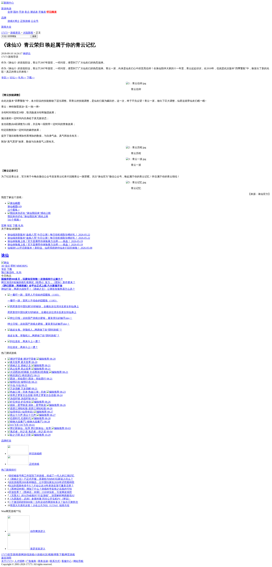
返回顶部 (6, 557)
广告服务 (31, 561)
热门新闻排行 (8, 469)
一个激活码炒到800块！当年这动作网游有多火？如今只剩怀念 (43, 502)
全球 (10, 12)
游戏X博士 (14, 21)
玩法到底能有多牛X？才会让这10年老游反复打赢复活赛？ (41, 485)
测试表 (34, 12)
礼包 (20, 225)
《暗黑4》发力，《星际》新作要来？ (54, 282)
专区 (9, 225)
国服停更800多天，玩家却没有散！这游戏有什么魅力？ (32, 279)
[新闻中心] (7, 2)
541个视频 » (14, 219)
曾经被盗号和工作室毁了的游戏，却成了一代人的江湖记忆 (41, 475)
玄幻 (7, 265)
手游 (21, 12)
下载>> (31, 77)
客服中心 (67, 561)
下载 (15, 225)
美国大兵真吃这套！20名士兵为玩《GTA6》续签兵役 (39, 505)
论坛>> (14, 77)
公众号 (34, 21)
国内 (15, 12)
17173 (4, 32)
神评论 (27, 53)
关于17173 (7, 561)
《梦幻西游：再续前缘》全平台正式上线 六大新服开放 (31, 285)
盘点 (27, 12)
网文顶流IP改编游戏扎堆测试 (17, 282)
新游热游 (6, 8)
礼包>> (22, 77)
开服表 (42, 12)
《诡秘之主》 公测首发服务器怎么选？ (53, 289)
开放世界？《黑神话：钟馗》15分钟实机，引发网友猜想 (40, 492)
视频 (50, 554)
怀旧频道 (52, 12)
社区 (45, 554)
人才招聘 (19, 561)
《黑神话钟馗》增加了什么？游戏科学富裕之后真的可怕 (40, 489)
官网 (3, 225)
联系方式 (55, 561)
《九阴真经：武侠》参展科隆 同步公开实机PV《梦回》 (40, 498)
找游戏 (30, 554)
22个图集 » (14, 209)
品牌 (3, 17)
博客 (56, 554)
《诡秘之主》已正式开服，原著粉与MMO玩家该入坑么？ (41, 479)
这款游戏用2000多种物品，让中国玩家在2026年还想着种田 (41, 482)
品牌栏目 (6, 440)
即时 (13, 265)
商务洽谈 (43, 561)
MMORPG (22, 265)
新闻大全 (6, 27)
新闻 (15, 554)
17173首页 (7, 554)
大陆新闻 (28, 32)
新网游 (22, 554)
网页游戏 (70, 554)
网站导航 (78, 561)
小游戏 (38, 554)
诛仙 (5, 255)
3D (2, 265)
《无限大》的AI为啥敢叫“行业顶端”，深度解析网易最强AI (41, 495)
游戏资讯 (15, 32)
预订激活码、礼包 (11, 272)
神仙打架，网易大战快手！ (16, 289)
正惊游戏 (25, 21)
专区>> (5, 77)
